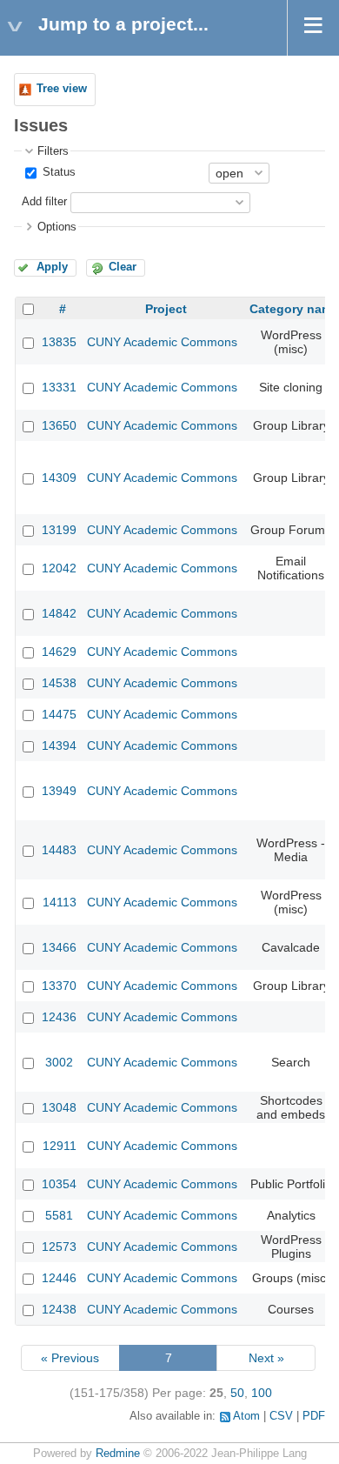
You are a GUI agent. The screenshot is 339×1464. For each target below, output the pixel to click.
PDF (313, 1416)
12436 (59, 1017)
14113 (59, 902)
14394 (59, 745)
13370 (59, 986)
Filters (53, 151)
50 (237, 1393)
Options (56, 227)
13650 (59, 425)
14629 (59, 651)
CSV (281, 1416)
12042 (59, 568)
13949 (59, 791)
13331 (59, 387)
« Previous (70, 1358)
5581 (59, 1215)
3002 (59, 1062)
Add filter (44, 202)
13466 (59, 947)
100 (261, 1393)
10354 (59, 1184)
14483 (59, 850)
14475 (59, 714)
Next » (266, 1358)
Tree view (62, 89)
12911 (59, 1146)
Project (166, 309)
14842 (59, 613)
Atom (246, 1416)
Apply (52, 267)
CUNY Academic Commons (162, 342)
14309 (59, 478)
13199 (59, 530)
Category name (294, 309)
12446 (59, 1278)
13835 (59, 342)
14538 (59, 683)
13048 (59, 1107)
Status (57, 172)
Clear (122, 267)
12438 (59, 1309)
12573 (59, 1246)
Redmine (118, 1453)
